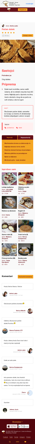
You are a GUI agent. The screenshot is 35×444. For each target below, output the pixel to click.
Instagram (22, 437)
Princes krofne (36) (9, 254)
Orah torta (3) (25, 231)
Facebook (5, 437)
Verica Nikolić (21, 310)
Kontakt (14, 433)
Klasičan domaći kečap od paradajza (17, 150)
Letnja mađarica (9, 183)
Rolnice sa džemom (9, 207)
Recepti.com (3, 432)
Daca (24, 392)
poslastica (10, 127)
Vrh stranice (16, 422)
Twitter (11, 437)
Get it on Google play (23, 426)
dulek (20, 127)
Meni (17, 441)
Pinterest (28, 437)
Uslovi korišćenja (26, 431)
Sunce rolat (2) (9, 231)
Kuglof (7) (25, 207)
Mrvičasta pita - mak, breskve (14, 160)
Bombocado (25, 254)
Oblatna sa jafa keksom (25, 183)
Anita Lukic (14, 26)
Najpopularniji (25, 137)
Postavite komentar (25, 276)
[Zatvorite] (1, 3)
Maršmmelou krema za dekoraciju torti (17, 143)
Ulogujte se (22, 9)
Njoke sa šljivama (10, 157)
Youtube (16, 437)
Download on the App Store (12, 426)
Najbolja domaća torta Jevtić (14, 146)
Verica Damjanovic (16, 367)
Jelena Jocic (13, 409)
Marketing (8, 433)
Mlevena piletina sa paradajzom (15, 153)
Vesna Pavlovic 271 (16, 330)
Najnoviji (9, 137)
